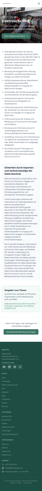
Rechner (5, 406)
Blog (3, 396)
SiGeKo (4, 423)
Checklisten (6, 399)
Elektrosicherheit (8, 427)
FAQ (3, 388)
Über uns (5, 444)
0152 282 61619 (11, 464)
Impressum (6, 451)
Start (3, 378)
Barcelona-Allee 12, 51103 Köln (17, 471)
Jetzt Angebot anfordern (14, 36)
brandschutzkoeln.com (10, 359)
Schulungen (6, 431)
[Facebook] (15, 367)
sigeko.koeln (6, 354)
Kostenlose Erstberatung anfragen (21, 332)
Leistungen (6, 381)
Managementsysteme (10, 434)
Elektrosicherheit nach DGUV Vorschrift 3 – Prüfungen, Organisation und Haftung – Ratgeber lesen (20, 306)
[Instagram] (20, 367)
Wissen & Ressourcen (10, 385)
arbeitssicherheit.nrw (10, 356)
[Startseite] (8, 4)
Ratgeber (5, 392)
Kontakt (5, 448)
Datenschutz (6, 455)
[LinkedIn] (9, 367)
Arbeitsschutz (7, 416)
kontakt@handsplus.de (14, 468)
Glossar (4, 403)
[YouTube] (4, 367)
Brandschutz (6, 420)
